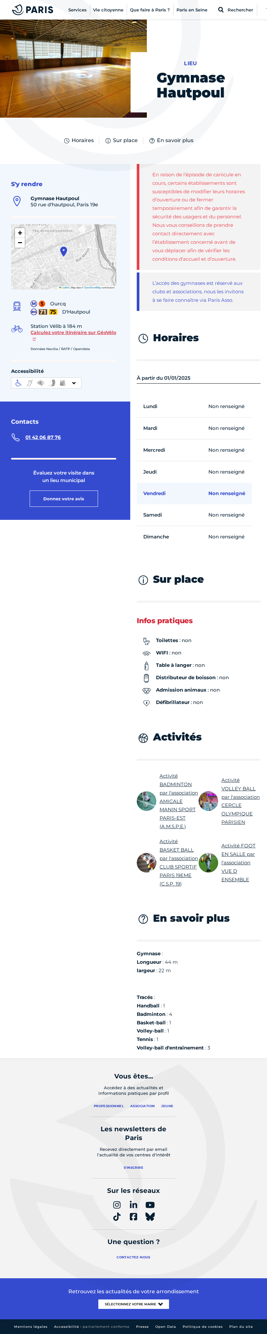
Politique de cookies (203, 1327)
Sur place (125, 140)
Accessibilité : (92, 1327)
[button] (63, 251)
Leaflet (65, 287)
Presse (142, 1327)
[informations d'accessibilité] (46, 382)
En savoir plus (175, 140)
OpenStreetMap (92, 287)
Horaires (83, 140)
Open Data (165, 1327)
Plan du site (241, 1327)
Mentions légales (31, 1327)
